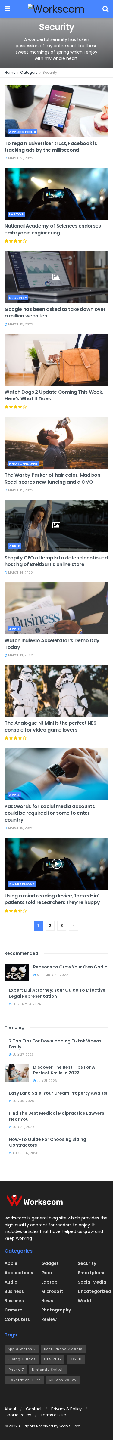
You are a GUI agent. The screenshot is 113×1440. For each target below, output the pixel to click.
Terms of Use (53, 1415)
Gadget (50, 1263)
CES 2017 (52, 1359)
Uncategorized (94, 1291)
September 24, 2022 (52, 975)
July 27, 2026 (23, 1054)
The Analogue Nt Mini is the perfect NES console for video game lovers (50, 726)
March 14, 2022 (20, 573)
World (84, 1301)
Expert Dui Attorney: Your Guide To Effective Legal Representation (57, 993)
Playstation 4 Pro (24, 1379)
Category (29, 72)
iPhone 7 (16, 1369)
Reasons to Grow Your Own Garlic (70, 967)
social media (92, 1282)
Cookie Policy (18, 1415)
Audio (11, 1282)
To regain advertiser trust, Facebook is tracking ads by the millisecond (51, 146)
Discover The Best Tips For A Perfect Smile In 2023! (64, 1070)
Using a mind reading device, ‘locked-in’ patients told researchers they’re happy (52, 899)
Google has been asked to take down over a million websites (55, 312)
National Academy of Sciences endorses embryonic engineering (53, 229)
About (10, 1409)
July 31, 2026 (46, 1081)
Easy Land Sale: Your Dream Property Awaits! (58, 1093)
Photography (23, 463)
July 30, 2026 (23, 1101)
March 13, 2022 (20, 655)
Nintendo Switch (48, 1369)
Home (10, 72)
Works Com (70, 1426)
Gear (46, 1273)
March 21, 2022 (20, 158)
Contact (34, 1409)
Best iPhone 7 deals (63, 1348)
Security (49, 72)
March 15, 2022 (20, 490)
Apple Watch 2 (22, 1348)
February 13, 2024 (26, 1004)
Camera (14, 1310)
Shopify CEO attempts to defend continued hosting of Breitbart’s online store (56, 561)
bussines (14, 1301)
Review (49, 1319)
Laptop (16, 214)
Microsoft (52, 1291)
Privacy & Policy (66, 1409)
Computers (17, 1319)
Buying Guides (22, 1359)
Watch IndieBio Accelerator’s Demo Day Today (52, 644)
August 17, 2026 (25, 1153)
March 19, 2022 (20, 324)
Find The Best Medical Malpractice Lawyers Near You (56, 1116)
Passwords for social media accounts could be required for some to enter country (50, 813)
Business (14, 1291)
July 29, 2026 (23, 1127)
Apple (14, 546)
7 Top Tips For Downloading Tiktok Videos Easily (55, 1044)
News (47, 1301)
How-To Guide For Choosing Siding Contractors (47, 1142)
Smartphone (21, 884)
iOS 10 (76, 1359)
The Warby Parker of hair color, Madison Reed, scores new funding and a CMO (52, 478)
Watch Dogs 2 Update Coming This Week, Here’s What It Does (54, 395)
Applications (22, 131)
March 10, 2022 (20, 828)
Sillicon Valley (63, 1379)
